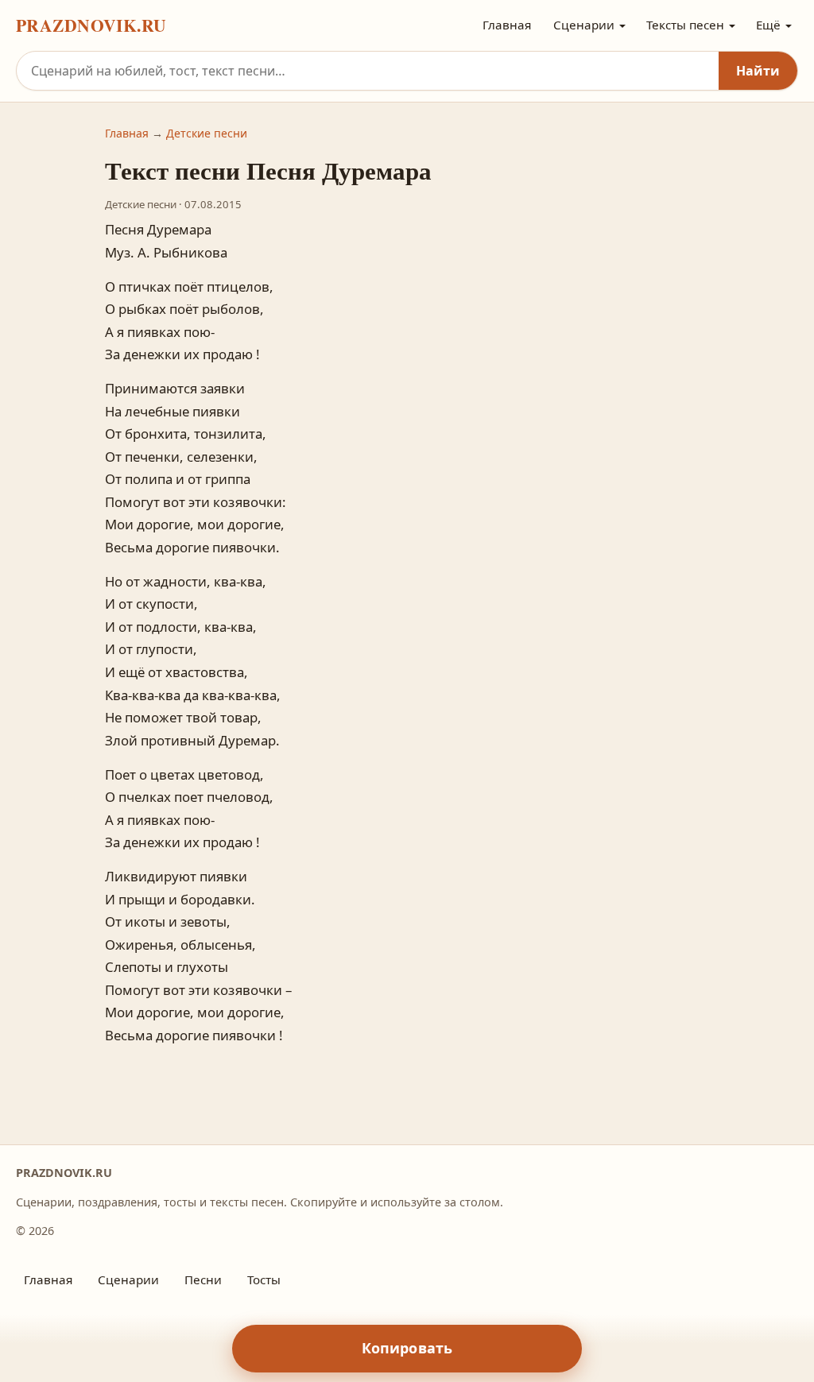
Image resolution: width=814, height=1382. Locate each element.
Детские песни (206, 133)
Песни (203, 1279)
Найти (758, 70)
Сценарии (583, 25)
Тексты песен (685, 25)
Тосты (264, 1279)
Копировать (407, 1347)
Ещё (768, 25)
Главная (507, 25)
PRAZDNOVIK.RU (91, 25)
